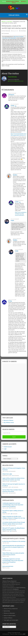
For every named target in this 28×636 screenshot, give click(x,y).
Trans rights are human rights (11, 620)
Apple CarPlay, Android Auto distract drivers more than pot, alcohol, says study (13, 479)
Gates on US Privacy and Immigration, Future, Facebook (13, 469)
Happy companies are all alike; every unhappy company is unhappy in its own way (13, 517)
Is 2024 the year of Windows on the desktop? (14, 541)
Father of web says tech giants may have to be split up (13, 484)
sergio (12, 220)
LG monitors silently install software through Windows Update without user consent (13, 523)
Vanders (15, 175)
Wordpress (16, 589)
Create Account (8, 446)
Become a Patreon (8, 420)
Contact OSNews (8, 618)
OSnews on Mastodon (9, 613)
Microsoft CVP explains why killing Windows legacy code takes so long (13, 528)
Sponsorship (7, 611)
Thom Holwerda (6, 30)
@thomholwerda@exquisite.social (15, 81)
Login (5, 448)
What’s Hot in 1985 (7, 474)
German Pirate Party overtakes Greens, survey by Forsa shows (12, 490)
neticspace (11, 94)
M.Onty (10, 301)
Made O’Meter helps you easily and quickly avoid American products (13, 553)
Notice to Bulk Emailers (9, 615)
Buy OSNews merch (9, 422)
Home (4, 21)
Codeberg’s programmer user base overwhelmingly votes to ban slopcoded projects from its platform (12, 505)
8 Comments (6, 33)
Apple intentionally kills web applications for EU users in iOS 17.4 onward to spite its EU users (13, 547)
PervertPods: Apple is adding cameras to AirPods (12, 511)
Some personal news (7, 566)
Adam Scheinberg (20, 587)
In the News (9, 21)
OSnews (10, 632)
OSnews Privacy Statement (9, 581)
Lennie (12, 105)
